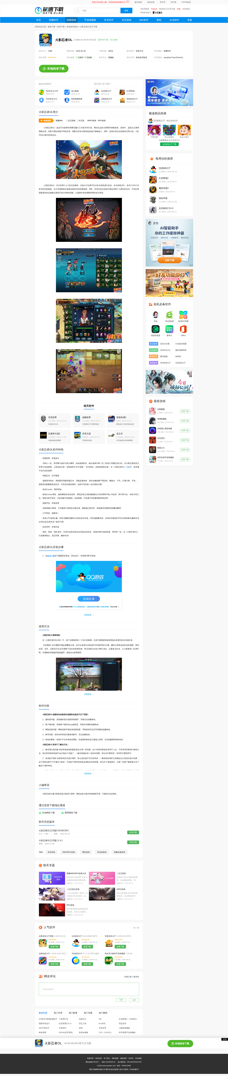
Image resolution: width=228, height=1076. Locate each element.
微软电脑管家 (180, 350)
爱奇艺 (169, 335)
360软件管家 (183, 321)
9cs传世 (102, 1023)
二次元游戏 (70, 120)
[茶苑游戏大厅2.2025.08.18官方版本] (109, 943)
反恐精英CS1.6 (65, 1023)
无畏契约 (62, 1028)
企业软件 (174, 20)
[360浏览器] (169, 315)
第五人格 (82, 1023)
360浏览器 (144, 9)
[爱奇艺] (169, 329)
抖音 (179, 9)
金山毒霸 (75, 91)
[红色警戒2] (153, 179)
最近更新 (138, 2)
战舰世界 (86, 417)
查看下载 (54, 947)
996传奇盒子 (145, 12)
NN (100, 1019)
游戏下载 (61, 27)
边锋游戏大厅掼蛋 (46, 936)
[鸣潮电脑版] (152, 420)
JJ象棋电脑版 (124, 1028)
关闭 (225, 1039)
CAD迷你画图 (181, 344)
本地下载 (133, 832)
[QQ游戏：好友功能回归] (169, 283)
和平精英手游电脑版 (127, 1032)
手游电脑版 (90, 20)
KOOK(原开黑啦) (66, 1032)
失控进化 (186, 9)
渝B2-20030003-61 (109, 1062)
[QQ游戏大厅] (153, 169)
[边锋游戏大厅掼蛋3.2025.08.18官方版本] (43, 943)
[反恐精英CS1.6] (153, 210)
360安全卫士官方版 (167, 9)
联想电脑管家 (76, 99)
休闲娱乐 (153, 363)
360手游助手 (44, 1028)
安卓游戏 (126, 20)
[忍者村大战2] (43, 434)
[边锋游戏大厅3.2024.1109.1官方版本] (43, 960)
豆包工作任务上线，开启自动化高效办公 (108, 2)
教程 (159, 20)
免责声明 (90, 1058)
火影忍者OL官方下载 (88, 27)
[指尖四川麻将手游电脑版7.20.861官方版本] (109, 960)
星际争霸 (163, 198)
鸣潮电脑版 (162, 419)
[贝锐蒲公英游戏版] (152, 430)
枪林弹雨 (42, 1032)
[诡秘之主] (152, 449)
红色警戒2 (131, 91)
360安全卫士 (165, 350)
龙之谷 (119, 433)
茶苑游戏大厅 (132, 99)
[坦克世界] (43, 417)
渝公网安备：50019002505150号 (130, 1062)
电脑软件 (53, 20)
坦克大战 (86, 433)
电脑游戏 (71, 20)
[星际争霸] (153, 200)
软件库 (162, 2)
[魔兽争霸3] (153, 190)
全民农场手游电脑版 (165, 457)
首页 (38, 20)
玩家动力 (82, 1019)
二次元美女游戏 (83, 120)
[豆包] (155, 315)
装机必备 (151, 2)
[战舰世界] (77, 417)
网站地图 (115, 1058)
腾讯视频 (164, 356)
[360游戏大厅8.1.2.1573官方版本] (76, 960)
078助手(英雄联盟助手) (48, 1019)
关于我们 (107, 1058)
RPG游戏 (102, 120)
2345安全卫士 (51, 99)
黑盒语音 (122, 1023)
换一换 (136, 928)
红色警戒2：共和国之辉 (128, 1019)
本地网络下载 (48, 813)
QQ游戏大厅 (106, 91)
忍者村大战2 (54, 433)
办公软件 (153, 344)
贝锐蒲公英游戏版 (164, 428)
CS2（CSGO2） (106, 1032)
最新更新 (123, 1058)
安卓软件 (109, 20)
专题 (189, 20)
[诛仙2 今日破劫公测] (169, 382)
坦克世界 (52, 417)
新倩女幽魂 (83, 1032)
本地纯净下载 (56, 68)
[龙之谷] (111, 434)
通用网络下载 (71, 813)
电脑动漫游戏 (119, 852)
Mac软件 (144, 20)
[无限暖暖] (152, 411)
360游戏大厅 (77, 953)
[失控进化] (152, 440)
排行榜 (173, 2)
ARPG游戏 (91, 120)
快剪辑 (178, 356)
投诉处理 (98, 1058)
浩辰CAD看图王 (166, 344)
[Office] (183, 329)
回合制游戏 (101, 852)
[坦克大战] (77, 434)
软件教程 (138, 1058)
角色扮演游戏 (72, 27)
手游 (128, 467)
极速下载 (51, 27)
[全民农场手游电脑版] (152, 459)
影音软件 (153, 356)
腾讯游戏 (86, 852)
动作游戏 (51, 852)
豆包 (155, 321)
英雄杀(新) (121, 417)
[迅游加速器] (155, 329)
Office (183, 335)
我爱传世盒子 (44, 1023)
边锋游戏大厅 (106, 99)
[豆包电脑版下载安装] (169, 243)
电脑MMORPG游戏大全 (76, 873)
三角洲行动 (63, 1019)
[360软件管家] (183, 315)
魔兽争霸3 (163, 188)
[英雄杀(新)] (111, 417)
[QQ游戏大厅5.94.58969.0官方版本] (76, 943)
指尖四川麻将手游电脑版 (115, 953)
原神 (81, 1028)
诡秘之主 (161, 448)
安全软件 (153, 350)
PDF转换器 (186, 2)
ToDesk (154, 9)
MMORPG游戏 (69, 852)
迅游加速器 (155, 335)
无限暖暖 (161, 409)
